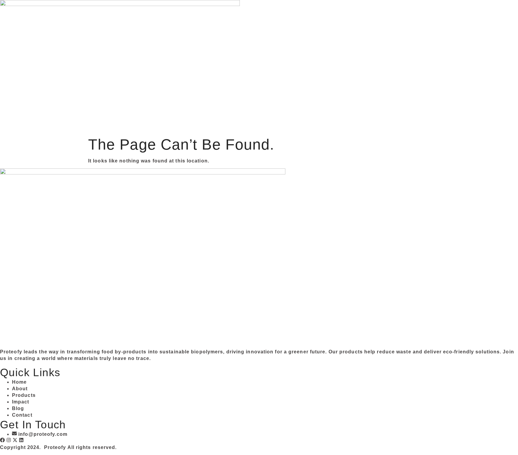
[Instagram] (8, 440)
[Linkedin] (21, 440)
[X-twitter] (15, 440)
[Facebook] (2, 440)
